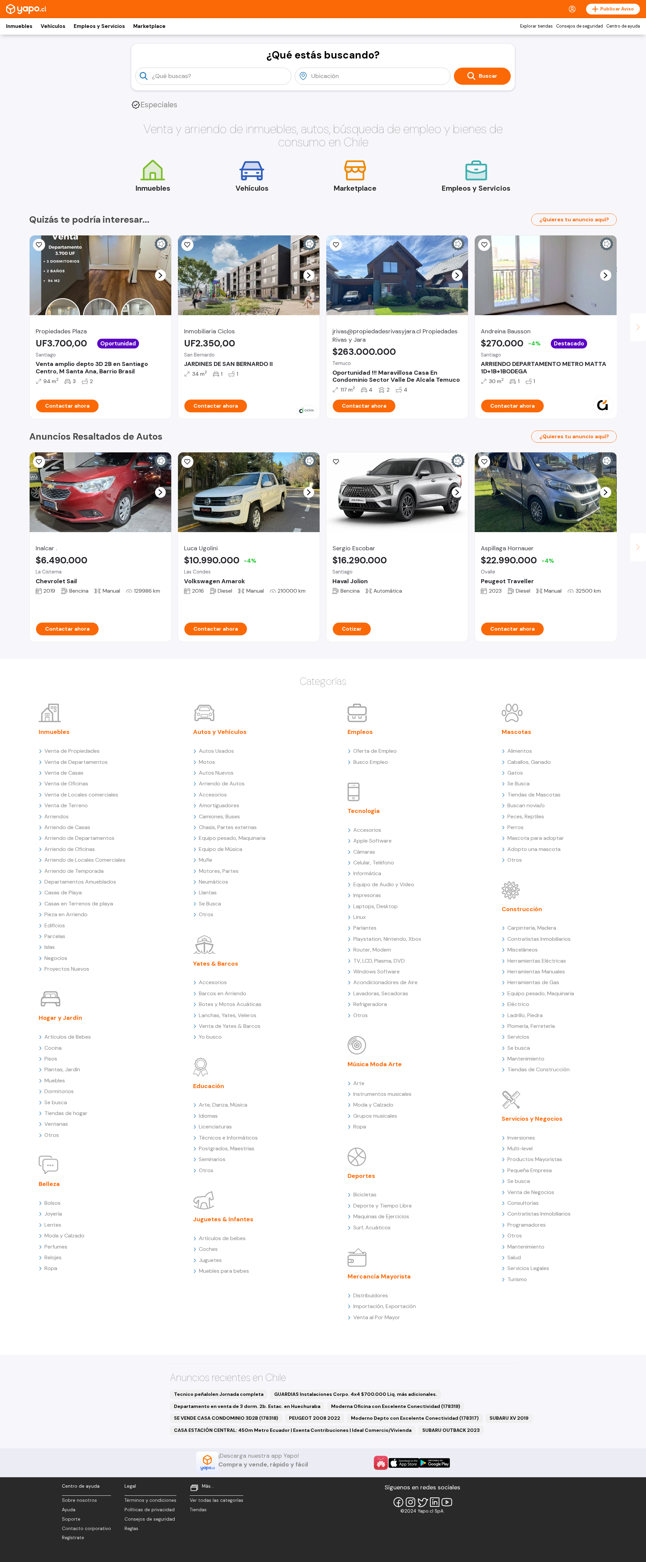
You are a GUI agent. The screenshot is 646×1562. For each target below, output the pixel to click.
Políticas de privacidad (149, 1510)
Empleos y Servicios (99, 26)
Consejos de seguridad (579, 26)
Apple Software (372, 840)
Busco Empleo (370, 762)
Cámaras (364, 851)
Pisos (50, 1058)
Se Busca (210, 903)
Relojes (53, 1257)
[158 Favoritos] (187, 245)
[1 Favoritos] (39, 245)
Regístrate (73, 1537)
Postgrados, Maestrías (226, 1148)
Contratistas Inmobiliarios (539, 938)
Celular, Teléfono (373, 862)
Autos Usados (216, 750)
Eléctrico (518, 1004)
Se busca (55, 1102)
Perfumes (55, 1246)
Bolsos (52, 1202)
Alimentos (519, 750)
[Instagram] (410, 1502)
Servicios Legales (528, 1268)
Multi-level (520, 1148)
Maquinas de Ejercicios (381, 1216)
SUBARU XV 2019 (509, 1418)
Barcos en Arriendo (222, 993)
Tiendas (198, 1510)
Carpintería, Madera (531, 927)
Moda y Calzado (64, 1235)
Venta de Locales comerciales (81, 794)
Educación (208, 1086)
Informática (367, 873)
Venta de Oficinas (66, 783)
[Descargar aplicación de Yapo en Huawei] (381, 1463)
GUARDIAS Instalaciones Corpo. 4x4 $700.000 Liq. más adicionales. (355, 1394)
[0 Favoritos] (336, 245)
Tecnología (364, 811)
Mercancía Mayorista (379, 1276)
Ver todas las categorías (216, 1500)
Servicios (518, 1036)
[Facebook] (398, 1502)
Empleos (360, 732)
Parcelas (54, 936)
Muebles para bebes (224, 1270)
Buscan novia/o (526, 805)
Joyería (53, 1213)
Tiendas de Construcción (538, 1069)
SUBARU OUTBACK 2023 (451, 1430)
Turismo (517, 1279)
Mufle (205, 859)
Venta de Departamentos (76, 762)
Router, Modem (372, 949)
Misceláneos (522, 949)
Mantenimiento (525, 1058)
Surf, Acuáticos (372, 1227)
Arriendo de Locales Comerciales (84, 859)
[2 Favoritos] (187, 462)
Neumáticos (213, 881)
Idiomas (208, 1115)
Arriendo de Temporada (74, 871)
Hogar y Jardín (60, 1018)
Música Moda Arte (375, 1064)
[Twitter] (423, 1502)
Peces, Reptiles (525, 816)
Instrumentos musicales (382, 1094)
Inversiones (521, 1137)
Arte (358, 1083)
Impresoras (367, 895)
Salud (514, 1257)
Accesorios (213, 794)
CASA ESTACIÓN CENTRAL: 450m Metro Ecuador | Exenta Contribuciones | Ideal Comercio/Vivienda (292, 1430)
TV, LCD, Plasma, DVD (379, 960)
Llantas (208, 892)
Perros (515, 827)
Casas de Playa (63, 892)
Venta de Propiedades (72, 750)
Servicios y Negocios (532, 1119)
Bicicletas (364, 1194)
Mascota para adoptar (535, 838)
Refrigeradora (370, 1004)
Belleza (49, 1184)
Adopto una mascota (534, 849)
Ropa (50, 1268)
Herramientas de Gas (533, 982)
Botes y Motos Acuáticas (230, 1004)
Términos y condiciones (150, 1500)
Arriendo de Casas (67, 827)
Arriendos (56, 816)
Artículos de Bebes (67, 1036)
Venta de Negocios (530, 1192)
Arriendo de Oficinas (69, 849)
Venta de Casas (63, 772)
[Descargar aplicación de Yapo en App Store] (404, 1463)
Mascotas (516, 732)
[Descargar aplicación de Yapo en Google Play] (434, 1463)
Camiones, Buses (219, 816)
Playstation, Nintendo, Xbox (387, 938)
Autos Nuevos (216, 772)
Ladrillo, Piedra (525, 1015)
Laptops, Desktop (375, 906)
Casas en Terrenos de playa (78, 903)
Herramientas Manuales (536, 971)
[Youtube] (447, 1502)
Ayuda (68, 1510)
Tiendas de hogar (65, 1113)
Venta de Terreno (66, 805)
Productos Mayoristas (534, 1159)
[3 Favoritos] (484, 462)
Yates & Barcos (215, 964)
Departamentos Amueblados (80, 881)
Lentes (52, 1224)
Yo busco (210, 1036)
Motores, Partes (219, 871)
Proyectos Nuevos (66, 968)
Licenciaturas (215, 1126)
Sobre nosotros (79, 1500)
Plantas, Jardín (62, 1069)
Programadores (526, 1224)
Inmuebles (19, 26)
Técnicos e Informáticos (228, 1137)
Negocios (55, 958)
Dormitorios (59, 1091)
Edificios (54, 925)
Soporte (71, 1519)
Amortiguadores (219, 805)
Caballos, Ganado (529, 762)
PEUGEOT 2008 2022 (314, 1418)
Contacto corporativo (86, 1528)
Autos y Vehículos (220, 732)
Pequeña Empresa (529, 1170)
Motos (207, 762)
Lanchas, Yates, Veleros (227, 1015)
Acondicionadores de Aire (385, 982)
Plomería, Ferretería (531, 1026)
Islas (49, 947)
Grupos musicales (375, 1115)
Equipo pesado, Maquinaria (232, 838)
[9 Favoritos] (484, 245)
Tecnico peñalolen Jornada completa (218, 1394)
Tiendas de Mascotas (534, 794)
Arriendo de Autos (222, 783)
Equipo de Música (220, 849)
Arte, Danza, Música (223, 1104)
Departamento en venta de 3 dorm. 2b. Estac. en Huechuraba (247, 1406)
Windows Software (376, 971)
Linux (359, 917)
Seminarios (212, 1159)
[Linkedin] (435, 1502)
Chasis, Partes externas (228, 827)
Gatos (515, 772)
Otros (51, 1135)
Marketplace (149, 26)
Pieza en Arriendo (65, 914)
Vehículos (53, 26)
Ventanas (56, 1123)
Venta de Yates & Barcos (229, 1026)
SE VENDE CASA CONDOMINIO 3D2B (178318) (226, 1418)
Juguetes (210, 1260)
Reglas (131, 1528)
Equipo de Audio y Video (383, 884)
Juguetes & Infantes (223, 1219)
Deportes (361, 1176)
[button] (160, 275)
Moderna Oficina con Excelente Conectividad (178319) (395, 1406)
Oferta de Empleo (375, 750)
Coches (208, 1249)
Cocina (53, 1047)
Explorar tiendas (536, 26)
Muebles (54, 1080)
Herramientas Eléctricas (536, 960)
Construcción (522, 909)
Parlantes (364, 927)
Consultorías (523, 1202)
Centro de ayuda (623, 26)
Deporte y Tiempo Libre (382, 1205)
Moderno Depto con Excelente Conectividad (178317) (415, 1418)
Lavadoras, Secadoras (380, 993)
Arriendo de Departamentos (79, 838)
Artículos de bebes (222, 1238)
